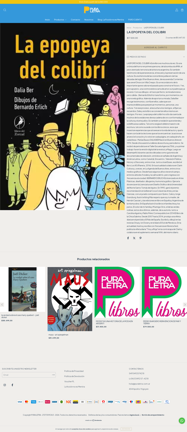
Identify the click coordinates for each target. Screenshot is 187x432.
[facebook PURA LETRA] (12, 385)
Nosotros (88, 19)
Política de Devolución (74, 376)
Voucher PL (69, 381)
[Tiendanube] (93, 420)
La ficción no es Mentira (74, 386)
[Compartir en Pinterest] (140, 238)
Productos (59, 19)
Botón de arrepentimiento (153, 415)
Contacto (75, 19)
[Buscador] (4, 10)
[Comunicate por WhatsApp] (182, 421)
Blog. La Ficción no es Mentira (111, 19)
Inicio (47, 19)
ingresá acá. (135, 415)
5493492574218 (136, 373)
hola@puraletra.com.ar (139, 383)
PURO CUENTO (135, 19)
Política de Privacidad (74, 371)
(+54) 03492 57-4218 (139, 378)
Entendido (126, 429)
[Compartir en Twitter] (134, 238)
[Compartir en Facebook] (128, 238)
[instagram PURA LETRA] (5, 385)
